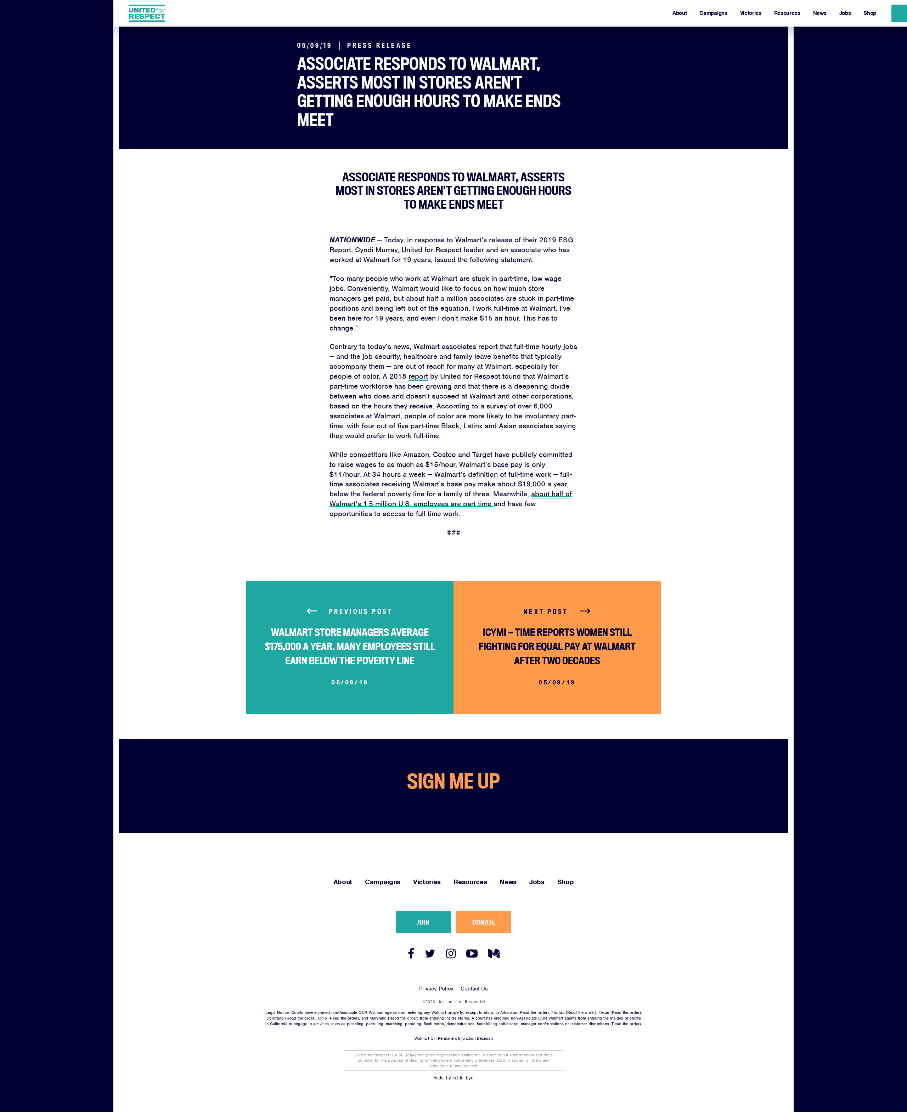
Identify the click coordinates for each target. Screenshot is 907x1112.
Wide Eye (463, 1078)
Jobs (845, 13)
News (820, 13)
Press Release (379, 45)
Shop (869, 13)
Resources (787, 13)
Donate (483, 922)
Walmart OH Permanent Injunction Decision (454, 1038)
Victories (750, 13)
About (679, 13)
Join (423, 922)
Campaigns (713, 13)
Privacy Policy (436, 988)
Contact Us (474, 988)
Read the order (533, 1012)
